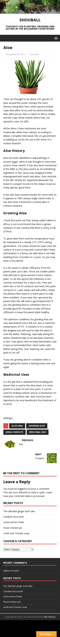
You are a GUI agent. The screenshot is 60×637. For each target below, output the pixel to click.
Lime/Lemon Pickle (13, 522)
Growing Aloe (37, 425)
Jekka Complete (14, 432)
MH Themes (50, 616)
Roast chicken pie (12, 527)
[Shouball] (30, 11)
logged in (23, 488)
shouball (34, 54)
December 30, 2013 (15, 54)
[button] (55, 38)
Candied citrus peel (13, 516)
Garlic (16, 570)
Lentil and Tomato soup (16, 533)
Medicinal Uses (37, 432)
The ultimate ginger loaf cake (19, 511)
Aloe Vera (17, 425)
